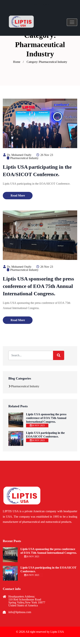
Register (44, 4)
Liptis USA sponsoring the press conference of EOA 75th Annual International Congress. (38, 286)
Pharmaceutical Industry (24, 158)
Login (34, 4)
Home (16, 61)
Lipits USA (57, 631)
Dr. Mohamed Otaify (18, 154)
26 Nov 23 (46, 154)
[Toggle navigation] (72, 22)
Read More (18, 195)
